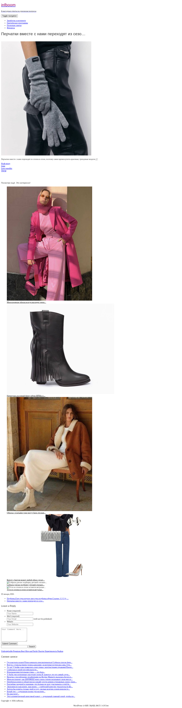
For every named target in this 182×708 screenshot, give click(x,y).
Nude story (5, 163)
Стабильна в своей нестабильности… (22, 670)
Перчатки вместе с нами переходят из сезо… (25, 601)
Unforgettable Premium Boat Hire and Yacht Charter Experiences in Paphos (32, 651)
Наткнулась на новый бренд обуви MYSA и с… (26, 396)
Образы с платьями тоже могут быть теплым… (26, 513)
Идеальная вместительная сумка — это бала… (26, 672)
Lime (3, 166)
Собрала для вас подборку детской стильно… (26, 585)
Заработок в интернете (16, 20)
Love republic (6, 168)
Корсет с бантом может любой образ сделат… (26, 580)
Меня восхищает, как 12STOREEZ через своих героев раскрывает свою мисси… (40, 679)
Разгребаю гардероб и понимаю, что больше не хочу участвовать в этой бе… (39, 684)
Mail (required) (13, 616)
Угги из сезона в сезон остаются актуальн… (25, 590)
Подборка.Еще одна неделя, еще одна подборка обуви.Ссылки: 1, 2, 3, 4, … (38, 598)
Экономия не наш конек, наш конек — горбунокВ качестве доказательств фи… (40, 686)
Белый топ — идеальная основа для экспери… (26, 691)
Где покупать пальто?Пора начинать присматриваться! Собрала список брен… (39, 662)
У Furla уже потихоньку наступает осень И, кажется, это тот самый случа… (38, 674)
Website (10, 621)
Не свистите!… (13, 694)
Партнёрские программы (17, 23)
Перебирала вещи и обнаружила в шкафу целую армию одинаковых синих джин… (42, 682)
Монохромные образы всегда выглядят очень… (26, 302)
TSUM (3, 171)
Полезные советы (14, 25)
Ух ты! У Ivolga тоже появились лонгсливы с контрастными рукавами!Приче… (40, 667)
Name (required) (14, 611)
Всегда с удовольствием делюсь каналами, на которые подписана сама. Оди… (39, 665)
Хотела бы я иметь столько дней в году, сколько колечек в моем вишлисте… (38, 689)
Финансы (11, 28)
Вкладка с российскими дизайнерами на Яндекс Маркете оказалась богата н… (40, 677)
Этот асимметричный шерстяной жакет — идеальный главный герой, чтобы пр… (41, 696)
